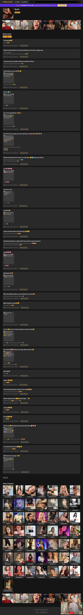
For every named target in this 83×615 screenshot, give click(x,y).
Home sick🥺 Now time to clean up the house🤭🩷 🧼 (20, 426)
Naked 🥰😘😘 (8, 380)
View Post (24, 45)
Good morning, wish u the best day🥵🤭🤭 (17, 231)
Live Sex (25, 2)
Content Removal (43, 612)
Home (18, 2)
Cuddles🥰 (7, 210)
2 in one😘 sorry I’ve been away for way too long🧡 (19, 329)
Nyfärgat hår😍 (8, 273)
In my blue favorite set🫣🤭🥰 (13, 446)
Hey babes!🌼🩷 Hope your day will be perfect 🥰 (19, 349)
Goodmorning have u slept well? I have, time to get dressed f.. (22, 241)
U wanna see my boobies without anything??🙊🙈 (19, 61)
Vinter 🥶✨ (7, 92)
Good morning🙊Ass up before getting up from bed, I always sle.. (23, 50)
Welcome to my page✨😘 (12, 456)
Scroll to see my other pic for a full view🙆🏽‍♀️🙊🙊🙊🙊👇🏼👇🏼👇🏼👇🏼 (23, 134)
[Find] (79, 2)
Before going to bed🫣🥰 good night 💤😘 (17, 398)
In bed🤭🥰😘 (8, 417)
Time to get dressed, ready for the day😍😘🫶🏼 (18, 389)
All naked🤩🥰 (8, 40)
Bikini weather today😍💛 (11, 303)
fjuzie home (5, 477)
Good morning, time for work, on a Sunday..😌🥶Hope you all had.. (24, 157)
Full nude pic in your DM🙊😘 (12, 71)
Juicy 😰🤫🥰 (8, 407)
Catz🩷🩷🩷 (7, 252)
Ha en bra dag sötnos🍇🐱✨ (12, 113)
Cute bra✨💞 (8, 189)
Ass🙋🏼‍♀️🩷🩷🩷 (8, 169)
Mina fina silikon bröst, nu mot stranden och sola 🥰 (19, 294)
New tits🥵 (7, 371)
